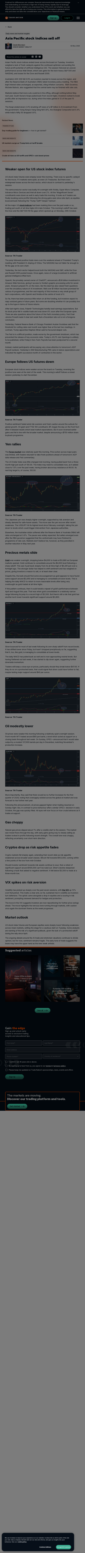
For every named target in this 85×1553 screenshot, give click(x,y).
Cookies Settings (45, 1547)
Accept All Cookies (63, 1547)
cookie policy (22, 1542)
